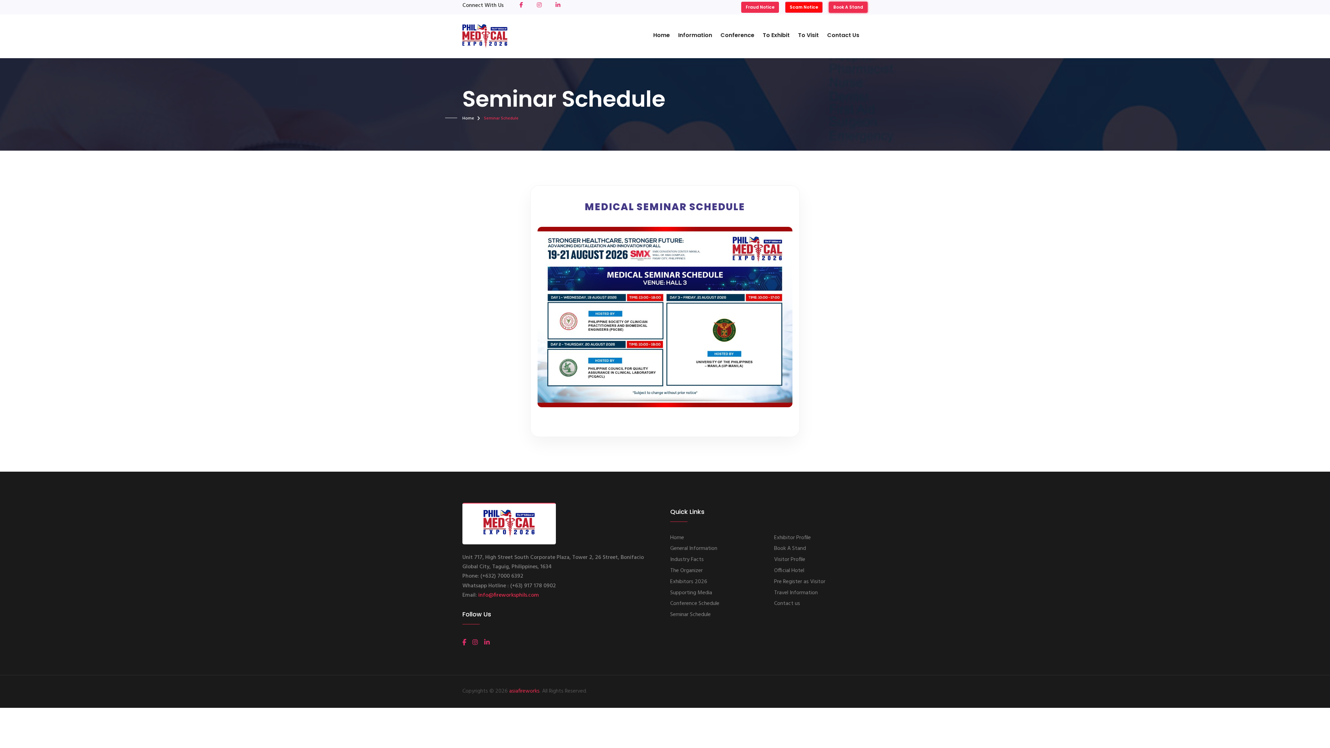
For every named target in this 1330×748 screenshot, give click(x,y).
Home (661, 35)
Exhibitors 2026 (688, 581)
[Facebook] (464, 642)
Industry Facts (687, 559)
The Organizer (686, 570)
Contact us (843, 35)
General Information (693, 548)
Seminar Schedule (690, 614)
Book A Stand (848, 7)
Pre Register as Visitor (799, 581)
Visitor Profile (789, 559)
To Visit (808, 35)
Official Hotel (789, 570)
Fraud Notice (760, 7)
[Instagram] (475, 642)
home (468, 118)
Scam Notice (804, 7)
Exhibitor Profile (792, 537)
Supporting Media (691, 592)
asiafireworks (524, 691)
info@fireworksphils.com (508, 595)
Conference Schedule (694, 603)
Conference (737, 35)
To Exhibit (776, 35)
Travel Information (796, 592)
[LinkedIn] (487, 642)
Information (695, 35)
